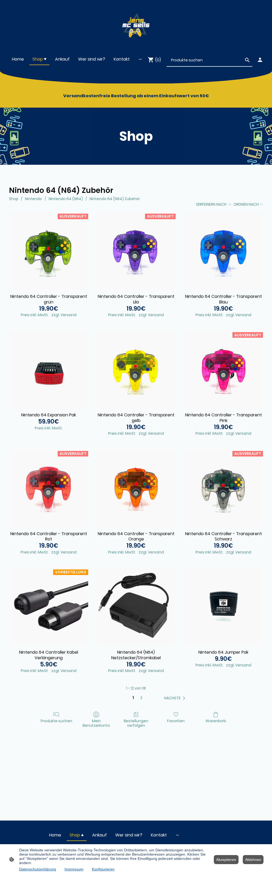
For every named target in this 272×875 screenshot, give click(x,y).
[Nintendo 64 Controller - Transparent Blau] (223, 251)
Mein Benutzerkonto (96, 723)
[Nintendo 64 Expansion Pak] (48, 369)
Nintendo (33, 198)
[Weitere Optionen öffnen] (140, 59)
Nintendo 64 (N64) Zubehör (115, 198)
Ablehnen (253, 859)
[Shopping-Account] (260, 60)
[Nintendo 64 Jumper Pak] (223, 606)
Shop (13, 198)
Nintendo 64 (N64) (66, 198)
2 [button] (141, 697)
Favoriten (176, 720)
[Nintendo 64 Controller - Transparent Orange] (136, 488)
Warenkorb (216, 720)
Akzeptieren (226, 859)
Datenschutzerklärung (37, 869)
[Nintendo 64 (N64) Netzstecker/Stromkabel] (136, 606)
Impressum (74, 869)
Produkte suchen (56, 720)
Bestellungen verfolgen (136, 723)
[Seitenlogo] (136, 24)
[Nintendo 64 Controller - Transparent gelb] (136, 369)
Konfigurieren (103, 869)
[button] (175, 698)
